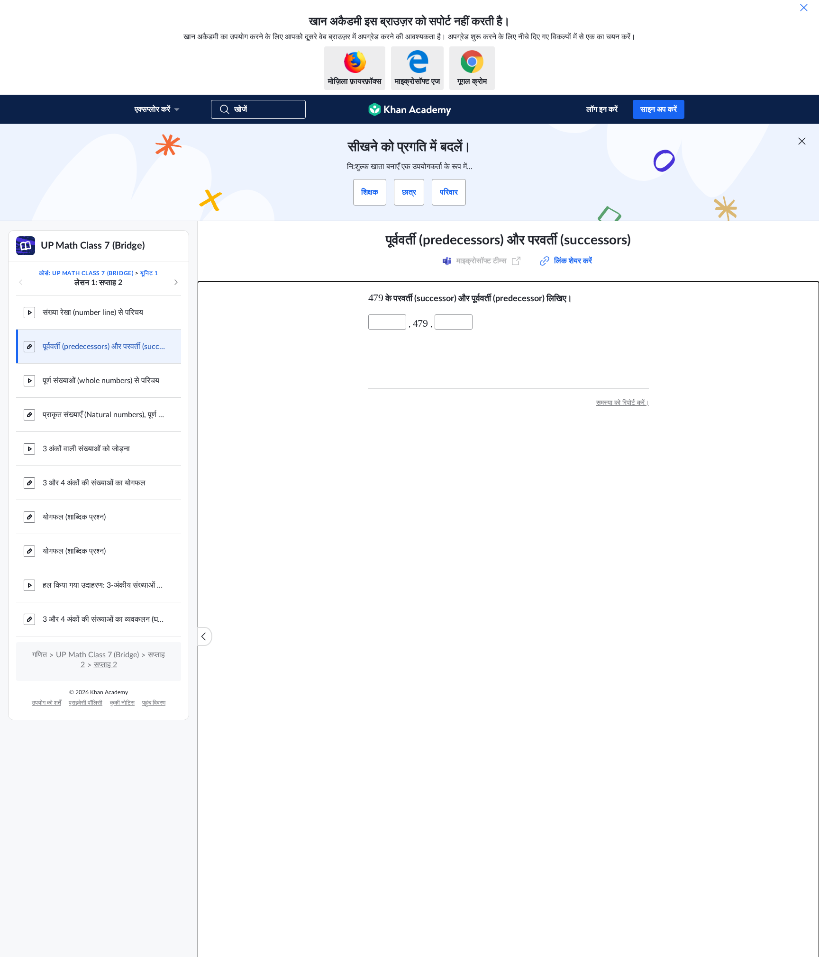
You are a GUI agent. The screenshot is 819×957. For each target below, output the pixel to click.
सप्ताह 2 (105, 665)
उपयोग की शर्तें (46, 703)
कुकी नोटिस (122, 703)
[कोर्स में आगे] (176, 282)
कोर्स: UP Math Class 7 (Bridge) (86, 273)
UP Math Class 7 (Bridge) (97, 655)
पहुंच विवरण (153, 703)
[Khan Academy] (409, 109)
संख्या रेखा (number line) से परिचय (93, 312)
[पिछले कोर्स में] (21, 282)
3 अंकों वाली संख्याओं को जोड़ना (86, 449)
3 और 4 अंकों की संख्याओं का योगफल (94, 483)
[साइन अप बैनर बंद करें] (801, 141)
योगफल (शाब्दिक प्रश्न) (74, 517)
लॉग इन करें (602, 109)
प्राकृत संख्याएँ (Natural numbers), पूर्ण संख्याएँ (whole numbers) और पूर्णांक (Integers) (104, 415)
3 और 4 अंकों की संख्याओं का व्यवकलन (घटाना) (104, 619)
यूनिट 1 (149, 273)
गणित (39, 655)
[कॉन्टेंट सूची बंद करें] (204, 636)
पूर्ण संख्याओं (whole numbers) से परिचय (101, 381)
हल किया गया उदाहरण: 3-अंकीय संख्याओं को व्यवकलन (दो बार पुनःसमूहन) (104, 585)
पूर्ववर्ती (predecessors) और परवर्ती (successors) (104, 346)
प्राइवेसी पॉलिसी (85, 703)
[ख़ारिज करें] (803, 7)
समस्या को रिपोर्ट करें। (622, 403)
